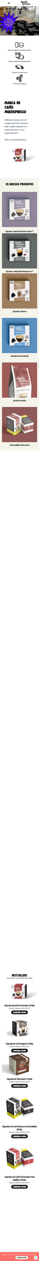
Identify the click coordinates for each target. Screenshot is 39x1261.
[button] (8, 3)
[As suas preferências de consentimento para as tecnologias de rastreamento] (36, 1258)
